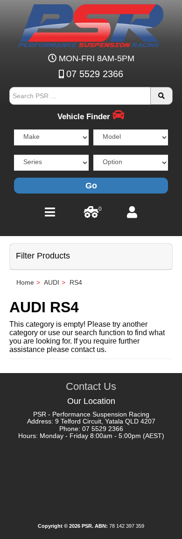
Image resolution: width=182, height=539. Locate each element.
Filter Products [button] (43, 256)
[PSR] (91, 24)
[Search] (161, 96)
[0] (91, 214)
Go (91, 185)
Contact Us (91, 386)
